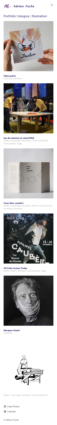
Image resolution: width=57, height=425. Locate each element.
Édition (7, 206)
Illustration (17, 78)
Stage (19, 143)
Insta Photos (13, 406)
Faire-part (8, 78)
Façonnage (16, 140)
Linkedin (11, 411)
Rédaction (18, 208)
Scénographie (10, 143)
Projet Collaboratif (39, 140)
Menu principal (51, 5)
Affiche (7, 140)
